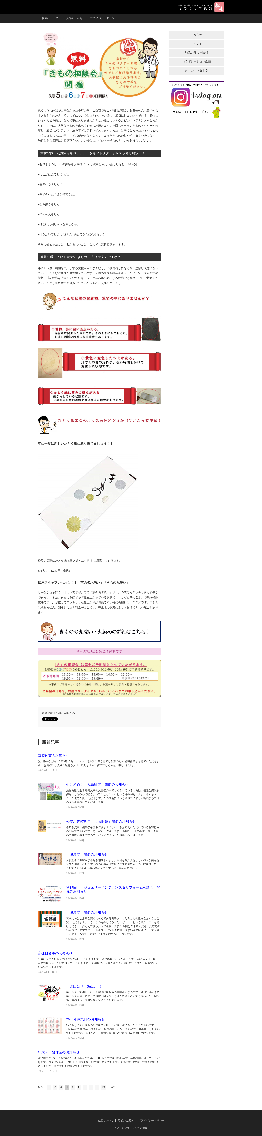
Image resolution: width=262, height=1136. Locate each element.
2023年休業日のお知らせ (85, 1019)
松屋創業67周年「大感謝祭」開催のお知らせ (101, 821)
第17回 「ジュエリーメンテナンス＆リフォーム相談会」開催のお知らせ (113, 889)
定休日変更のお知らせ (55, 953)
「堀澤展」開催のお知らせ (87, 854)
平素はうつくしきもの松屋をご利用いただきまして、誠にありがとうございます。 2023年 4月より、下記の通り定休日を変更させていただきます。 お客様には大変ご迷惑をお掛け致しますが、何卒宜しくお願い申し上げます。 (99, 963)
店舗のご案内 (74, 18)
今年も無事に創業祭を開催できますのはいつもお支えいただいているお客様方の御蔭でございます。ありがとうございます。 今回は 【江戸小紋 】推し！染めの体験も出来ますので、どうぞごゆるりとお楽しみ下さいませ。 (112, 831)
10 (103, 1087)
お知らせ (196, 34)
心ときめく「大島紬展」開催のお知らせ (97, 784)
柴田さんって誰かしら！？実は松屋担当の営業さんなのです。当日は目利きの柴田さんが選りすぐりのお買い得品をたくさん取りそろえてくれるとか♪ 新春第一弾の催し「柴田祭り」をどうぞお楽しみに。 (112, 996)
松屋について (50, 18)
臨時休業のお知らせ (53, 756)
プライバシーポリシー (103, 18)
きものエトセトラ (196, 70)
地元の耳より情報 (196, 52)
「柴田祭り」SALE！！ (84, 986)
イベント (196, 43)
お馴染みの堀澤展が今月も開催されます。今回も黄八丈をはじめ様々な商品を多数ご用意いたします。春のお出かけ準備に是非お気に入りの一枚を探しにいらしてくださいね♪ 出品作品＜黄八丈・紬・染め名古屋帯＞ (112, 864)
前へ (40, 1087)
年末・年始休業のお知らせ (59, 1052)
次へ (113, 1087)
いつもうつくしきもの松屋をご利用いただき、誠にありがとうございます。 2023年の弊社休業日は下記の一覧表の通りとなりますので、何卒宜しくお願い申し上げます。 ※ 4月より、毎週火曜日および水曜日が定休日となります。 (113, 1029)
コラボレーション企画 (196, 61)
